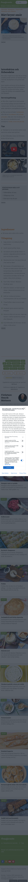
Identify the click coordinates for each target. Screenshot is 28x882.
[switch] (22, 441)
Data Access (14, 473)
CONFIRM (8, 467)
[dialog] (14, 441)
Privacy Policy (22, 473)
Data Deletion (5, 473)
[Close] (24, 408)
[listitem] (14, 437)
